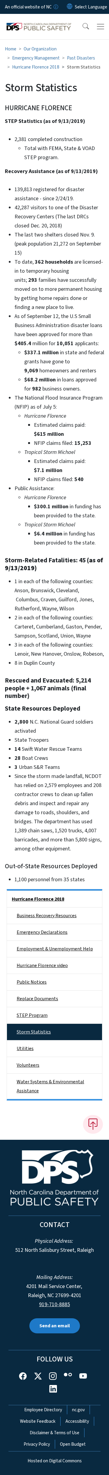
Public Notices (32, 982)
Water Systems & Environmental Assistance (50, 1086)
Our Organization (40, 49)
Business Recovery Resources (47, 915)
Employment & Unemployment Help (55, 949)
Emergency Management (36, 58)
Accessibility (77, 1421)
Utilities (25, 1048)
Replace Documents (37, 998)
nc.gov (78, 1409)
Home (10, 49)
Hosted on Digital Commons (55, 1460)
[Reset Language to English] (69, 6)
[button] (81, 26)
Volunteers (28, 1065)
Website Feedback (37, 1421)
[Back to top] (93, 1124)
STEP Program (32, 1015)
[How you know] (55, 6)
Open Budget (73, 1444)
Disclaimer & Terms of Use (54, 1432)
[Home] (39, 21)
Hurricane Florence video (42, 965)
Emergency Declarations (42, 932)
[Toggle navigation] (100, 26)
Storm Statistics (34, 1032)
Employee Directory (43, 1409)
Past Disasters (81, 58)
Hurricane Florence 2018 (35, 67)
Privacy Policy (37, 1444)
